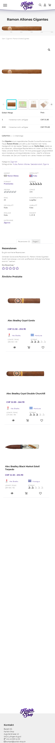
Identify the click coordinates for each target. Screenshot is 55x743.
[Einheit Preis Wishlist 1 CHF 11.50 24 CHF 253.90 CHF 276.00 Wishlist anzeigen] (40, 494)
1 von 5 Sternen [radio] (3, 268)
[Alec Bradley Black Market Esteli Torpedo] (26, 447)
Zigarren (9, 39)
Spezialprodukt (36, 164)
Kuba (15, 164)
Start (3, 39)
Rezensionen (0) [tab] (24, 241)
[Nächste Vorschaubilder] (51, 104)
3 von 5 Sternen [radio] (10, 268)
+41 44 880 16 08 (13, 739)
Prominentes (8, 184)
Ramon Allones (24, 164)
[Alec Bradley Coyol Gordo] (29, 301)
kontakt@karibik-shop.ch (16, 741)
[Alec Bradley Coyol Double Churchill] (27, 374)
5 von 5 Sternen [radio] (17, 268)
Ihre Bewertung (8, 265)
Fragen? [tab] (35, 241)
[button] (49, 50)
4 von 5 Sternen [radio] (13, 268)
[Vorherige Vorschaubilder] (4, 104)
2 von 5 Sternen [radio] (6, 268)
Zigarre (46, 164)
